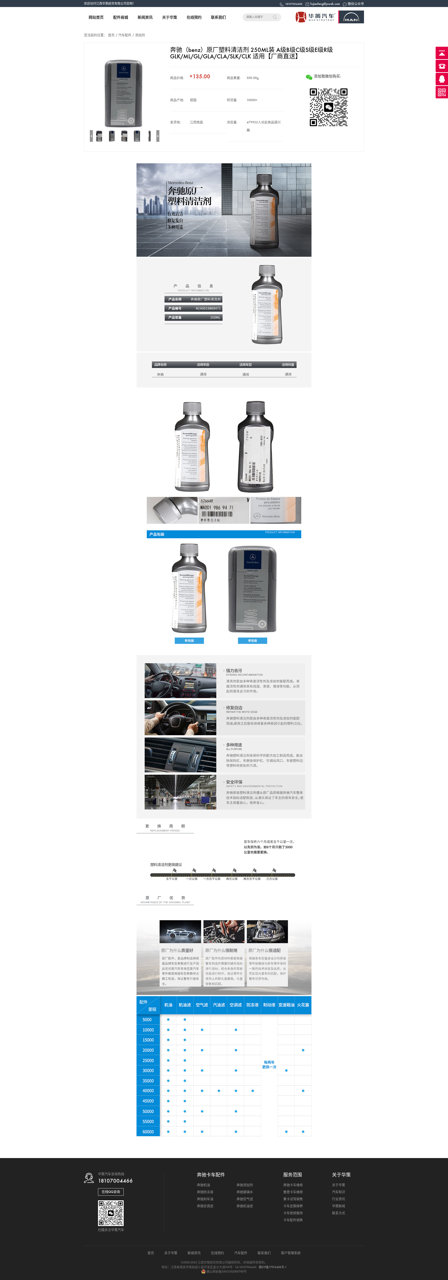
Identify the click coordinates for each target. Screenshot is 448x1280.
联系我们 (218, 17)
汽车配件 (124, 35)
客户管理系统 (291, 1253)
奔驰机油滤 (245, 1206)
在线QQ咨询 (111, 1192)
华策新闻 (338, 1206)
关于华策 (169, 17)
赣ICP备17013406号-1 (273, 1267)
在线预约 (194, 17)
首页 (111, 35)
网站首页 (96, 17)
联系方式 (338, 1213)
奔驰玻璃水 (245, 1192)
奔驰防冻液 (205, 1192)
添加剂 (140, 35)
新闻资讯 (145, 17)
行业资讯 (338, 1199)
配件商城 (120, 17)
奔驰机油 (203, 1185)
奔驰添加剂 (245, 1185)
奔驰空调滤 (205, 1206)
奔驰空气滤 (245, 1199)
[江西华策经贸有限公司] (326, 22)
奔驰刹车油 (205, 1199)
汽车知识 (338, 1192)
